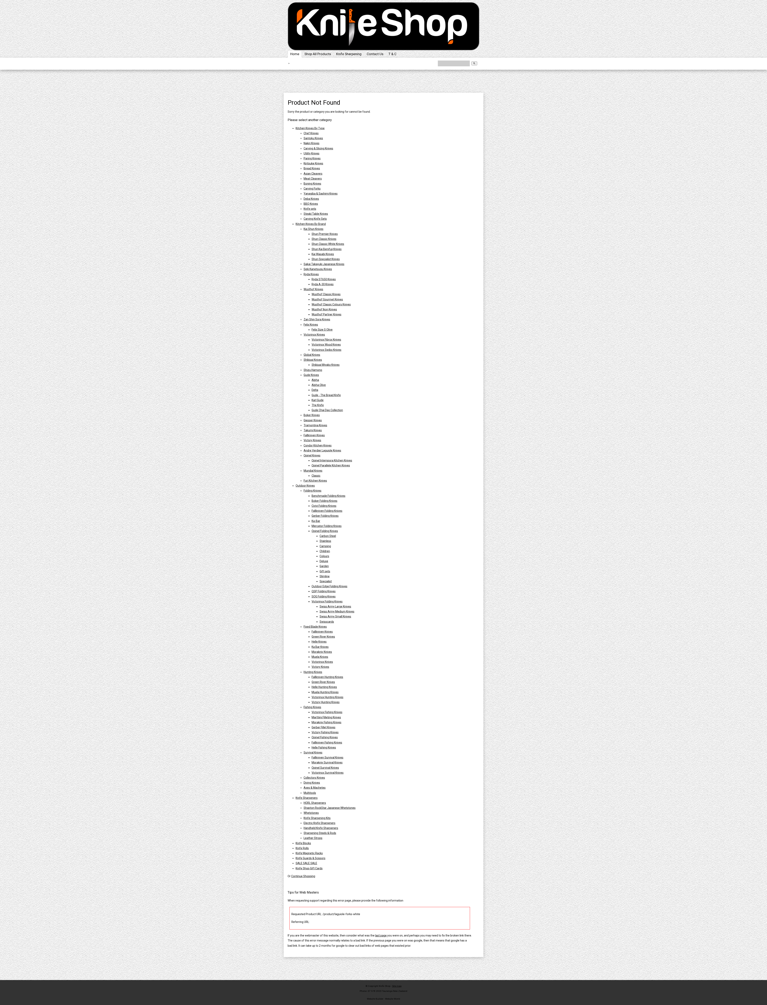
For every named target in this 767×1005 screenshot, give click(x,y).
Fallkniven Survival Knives (327, 757)
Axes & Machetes (315, 787)
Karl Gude (318, 400)
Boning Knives (312, 183)
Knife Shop (384, 986)
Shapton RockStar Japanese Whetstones (330, 807)
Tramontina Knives (315, 425)
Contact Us (375, 54)
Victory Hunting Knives (326, 702)
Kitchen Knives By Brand (311, 224)
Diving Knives (312, 782)
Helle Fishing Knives (324, 747)
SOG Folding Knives (324, 596)
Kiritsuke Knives (313, 163)
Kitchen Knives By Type (310, 128)
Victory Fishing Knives (325, 732)
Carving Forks (312, 188)
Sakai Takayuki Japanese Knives (324, 264)
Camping (325, 546)
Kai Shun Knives (313, 229)
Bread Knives (312, 168)
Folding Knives (312, 490)
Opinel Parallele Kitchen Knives (331, 465)
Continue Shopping (303, 876)
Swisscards (327, 621)
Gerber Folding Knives (325, 515)
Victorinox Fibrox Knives (326, 339)
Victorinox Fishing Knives (327, 712)
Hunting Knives (313, 672)
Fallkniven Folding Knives (327, 510)
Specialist (326, 581)
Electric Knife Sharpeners (319, 823)
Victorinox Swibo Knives (326, 349)
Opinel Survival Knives (325, 767)
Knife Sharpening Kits (317, 818)
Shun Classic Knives (324, 239)
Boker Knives (312, 415)
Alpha (315, 380)
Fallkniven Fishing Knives (327, 742)
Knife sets (310, 208)
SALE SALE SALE (306, 863)
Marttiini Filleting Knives (326, 717)
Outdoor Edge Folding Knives (329, 586)
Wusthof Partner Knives (326, 314)
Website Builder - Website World (383, 998)
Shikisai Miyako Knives (326, 364)
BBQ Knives (311, 203)
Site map (396, 986)
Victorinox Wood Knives (326, 344)
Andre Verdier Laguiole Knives (322, 450)
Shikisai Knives (313, 359)
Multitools (310, 792)
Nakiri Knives (311, 143)
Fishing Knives (312, 707)
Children (325, 551)
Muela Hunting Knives (325, 692)
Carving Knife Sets (315, 218)
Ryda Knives (311, 274)
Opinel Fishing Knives (325, 737)
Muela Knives (320, 656)
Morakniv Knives (322, 651)
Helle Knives (319, 641)
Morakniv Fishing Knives (326, 722)
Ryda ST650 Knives (324, 279)
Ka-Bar (316, 521)
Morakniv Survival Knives (327, 762)
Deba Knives (311, 198)
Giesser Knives (313, 420)
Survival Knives (313, 752)
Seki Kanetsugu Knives (318, 269)
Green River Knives (323, 636)
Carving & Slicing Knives (318, 148)
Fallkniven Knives (314, 435)
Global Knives (312, 354)
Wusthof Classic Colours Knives (331, 304)
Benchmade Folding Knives (328, 495)
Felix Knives (311, 324)
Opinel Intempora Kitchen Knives (332, 460)
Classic (316, 475)
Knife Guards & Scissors (310, 858)
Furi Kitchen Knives (315, 480)
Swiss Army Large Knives (335, 606)
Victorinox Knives (314, 334)
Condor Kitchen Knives (318, 445)
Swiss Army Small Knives (335, 616)
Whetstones (311, 812)
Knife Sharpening (349, 54)
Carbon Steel (328, 536)
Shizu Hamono (313, 370)
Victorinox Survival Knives (328, 772)
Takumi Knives (313, 430)
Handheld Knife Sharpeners (321, 828)
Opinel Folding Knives (325, 531)
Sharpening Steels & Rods (320, 833)
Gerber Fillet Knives (323, 727)
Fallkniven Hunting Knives (327, 677)
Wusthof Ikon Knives (324, 309)
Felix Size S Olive (322, 329)
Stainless (325, 541)
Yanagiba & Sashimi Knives (321, 193)
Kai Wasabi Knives (323, 254)
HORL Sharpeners (315, 802)
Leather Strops (313, 838)
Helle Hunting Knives (324, 687)
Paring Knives (312, 158)
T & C (392, 54)
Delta (315, 390)
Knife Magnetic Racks (309, 853)
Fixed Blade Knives (315, 626)
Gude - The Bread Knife (326, 395)
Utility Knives (311, 153)
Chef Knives (311, 133)
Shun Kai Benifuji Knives (327, 249)
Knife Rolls (302, 848)
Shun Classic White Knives (328, 244)
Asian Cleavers (313, 173)
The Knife (318, 405)
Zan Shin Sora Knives (317, 319)
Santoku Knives (313, 138)
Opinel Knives (312, 455)
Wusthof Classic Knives (326, 294)
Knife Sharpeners (307, 797)
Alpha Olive (319, 385)
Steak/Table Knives (316, 213)
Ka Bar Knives (320, 646)
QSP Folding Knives (324, 591)
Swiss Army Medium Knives (337, 611)
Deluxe (324, 561)
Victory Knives (312, 440)
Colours (324, 556)
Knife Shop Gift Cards (309, 868)
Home (294, 54)
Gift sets (325, 571)
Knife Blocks (303, 843)
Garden (324, 566)
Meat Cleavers (313, 178)
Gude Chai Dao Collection (327, 410)
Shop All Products (317, 54)
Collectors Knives (314, 777)
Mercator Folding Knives (327, 526)
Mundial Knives (313, 470)
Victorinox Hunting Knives (327, 697)
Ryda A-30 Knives (323, 284)
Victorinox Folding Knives (327, 601)
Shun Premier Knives (325, 234)
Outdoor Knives (305, 485)
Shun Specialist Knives (326, 259)
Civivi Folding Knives (324, 505)
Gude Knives (311, 375)
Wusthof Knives (313, 289)
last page (381, 935)
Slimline (325, 576)
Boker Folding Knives (324, 500)
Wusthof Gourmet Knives (327, 299)
